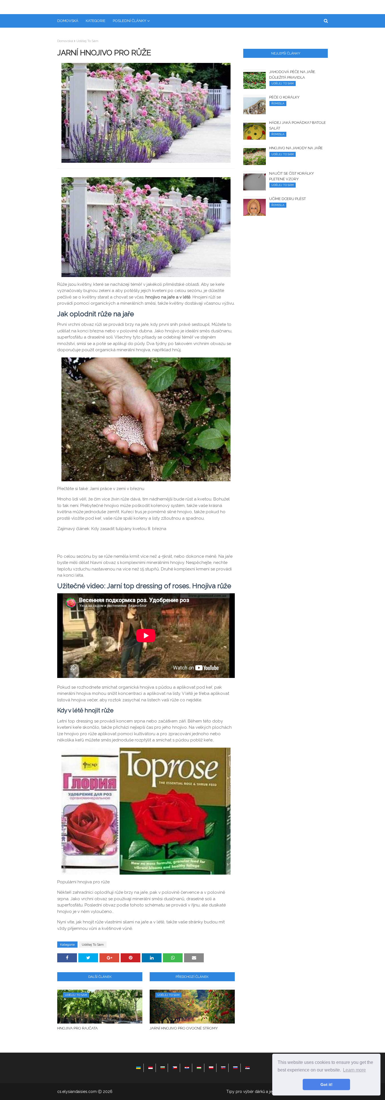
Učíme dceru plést (287, 199)
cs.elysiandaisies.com (77, 1091)
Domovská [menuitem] (67, 21)
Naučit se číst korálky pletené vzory (291, 176)
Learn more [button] (354, 1070)
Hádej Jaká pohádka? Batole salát (297, 125)
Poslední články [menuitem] (129, 21)
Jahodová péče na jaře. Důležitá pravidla (292, 75)
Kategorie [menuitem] (95, 21)
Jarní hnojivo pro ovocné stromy (184, 1028)
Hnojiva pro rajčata (77, 1028)
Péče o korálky (284, 97)
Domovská (65, 41)
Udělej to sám (87, 41)
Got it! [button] (326, 1084)
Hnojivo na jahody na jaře (296, 148)
